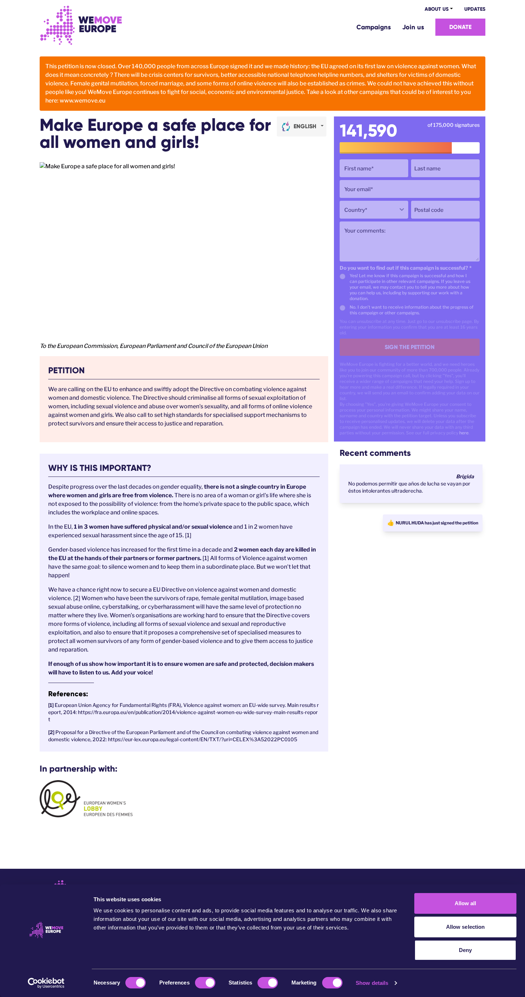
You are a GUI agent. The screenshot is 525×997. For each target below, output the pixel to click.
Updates (474, 9)
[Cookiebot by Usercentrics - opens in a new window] (46, 983)
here (464, 432)
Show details (372, 983)
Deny (465, 950)
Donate (460, 27)
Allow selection (465, 927)
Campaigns (373, 27)
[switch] (205, 982)
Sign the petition (410, 347)
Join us (413, 27)
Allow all (465, 903)
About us (437, 9)
